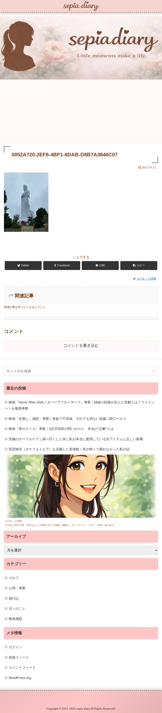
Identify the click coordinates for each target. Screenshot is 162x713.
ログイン (15, 647)
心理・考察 (17, 588)
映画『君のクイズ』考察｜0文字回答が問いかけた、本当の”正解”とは (61, 429)
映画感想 (15, 619)
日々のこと (17, 608)
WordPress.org (20, 678)
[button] (154, 371)
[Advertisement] (81, 112)
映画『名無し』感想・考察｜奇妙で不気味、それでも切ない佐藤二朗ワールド (67, 419)
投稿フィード (19, 657)
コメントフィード (22, 667)
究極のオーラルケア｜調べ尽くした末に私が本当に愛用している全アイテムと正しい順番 (76, 439)
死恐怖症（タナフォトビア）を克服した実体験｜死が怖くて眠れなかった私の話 (69, 449)
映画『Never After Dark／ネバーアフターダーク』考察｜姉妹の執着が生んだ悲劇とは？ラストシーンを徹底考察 (79, 405)
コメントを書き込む (81, 345)
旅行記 (14, 598)
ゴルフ (14, 578)
